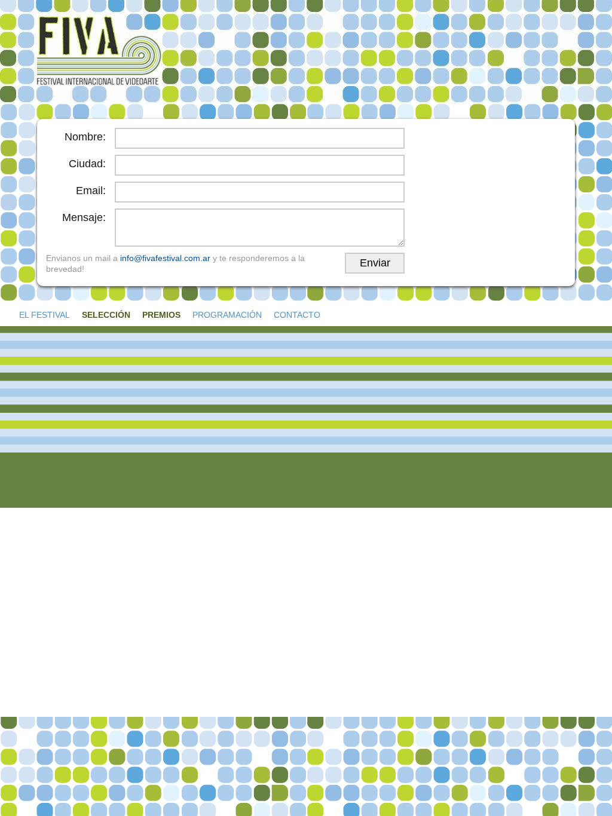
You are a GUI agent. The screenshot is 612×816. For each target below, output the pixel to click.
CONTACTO (297, 315)
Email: (91, 191)
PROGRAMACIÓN (227, 315)
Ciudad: (87, 164)
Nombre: (85, 137)
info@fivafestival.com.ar (165, 258)
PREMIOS (161, 315)
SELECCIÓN (106, 315)
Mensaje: (84, 217)
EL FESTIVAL (44, 315)
